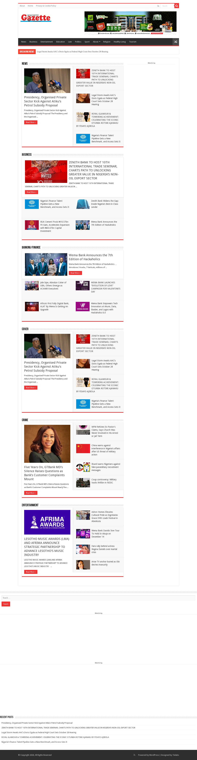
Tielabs (176, 755)
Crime (25, 420)
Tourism (132, 42)
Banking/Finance (31, 247)
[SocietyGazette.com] (35, 17)
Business (33, 42)
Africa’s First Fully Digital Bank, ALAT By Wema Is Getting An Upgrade (54, 306)
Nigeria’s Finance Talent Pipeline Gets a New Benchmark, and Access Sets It (106, 138)
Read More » (31, 122)
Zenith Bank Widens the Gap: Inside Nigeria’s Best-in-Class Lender (105, 204)
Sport (87, 42)
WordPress (154, 755)
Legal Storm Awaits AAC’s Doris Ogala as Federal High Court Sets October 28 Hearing (72, 51)
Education (60, 42)
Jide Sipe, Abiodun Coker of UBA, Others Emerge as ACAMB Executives (53, 285)
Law (70, 42)
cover (25, 329)
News (23, 42)
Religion (106, 42)
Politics (78, 42)
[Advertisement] (151, 83)
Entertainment (47, 42)
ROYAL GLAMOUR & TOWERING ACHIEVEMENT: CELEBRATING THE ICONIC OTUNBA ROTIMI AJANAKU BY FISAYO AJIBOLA (97, 120)
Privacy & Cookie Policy (46, 6)
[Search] (176, 6)
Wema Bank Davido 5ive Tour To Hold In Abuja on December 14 (105, 533)
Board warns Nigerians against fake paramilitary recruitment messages (106, 467)
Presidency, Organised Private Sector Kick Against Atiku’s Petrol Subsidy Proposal (45, 101)
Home (30, 6)
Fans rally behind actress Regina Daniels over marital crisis (104, 549)
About (22, 6)
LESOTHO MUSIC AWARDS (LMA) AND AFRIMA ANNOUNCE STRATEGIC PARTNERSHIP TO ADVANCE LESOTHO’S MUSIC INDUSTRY (46, 547)
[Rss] (158, 6)
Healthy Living (120, 42)
